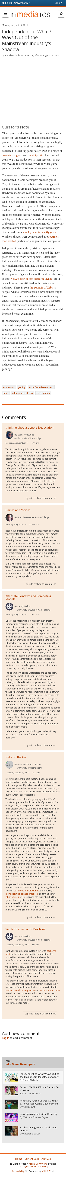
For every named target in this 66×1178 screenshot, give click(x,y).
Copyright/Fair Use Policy (34, 1166)
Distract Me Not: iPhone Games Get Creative (39, 1089)
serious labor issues (50, 990)
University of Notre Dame (29, 767)
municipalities (36, 155)
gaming (21, 387)
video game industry (22, 393)
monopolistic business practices (21, 893)
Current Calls (32, 1158)
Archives (46, 1158)
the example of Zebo (41, 287)
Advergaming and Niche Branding (38, 1114)
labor (5, 393)
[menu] (5, 14)
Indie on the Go (15, 757)
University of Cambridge (29, 438)
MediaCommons (38, 1163)
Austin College (42, 517)
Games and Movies (17, 510)
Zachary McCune (25, 434)
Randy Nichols (12, 55)
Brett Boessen (24, 517)
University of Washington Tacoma (41, 55)
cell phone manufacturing (26, 890)
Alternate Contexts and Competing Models (28, 597)
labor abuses (12, 896)
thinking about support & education (29, 428)
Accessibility (18, 1171)
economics (8, 387)
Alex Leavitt (29, 1106)
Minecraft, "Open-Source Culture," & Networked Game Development (39, 1102)
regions (18, 155)
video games (43, 393)
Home (18, 1158)
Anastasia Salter (31, 1133)
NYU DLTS (46, 1171)
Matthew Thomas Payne (29, 764)
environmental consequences (20, 990)
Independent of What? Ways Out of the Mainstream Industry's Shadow (39, 1075)
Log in (58, 2)
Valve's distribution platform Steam (31, 279)
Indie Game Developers (41, 387)
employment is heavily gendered (41, 232)
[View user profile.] (9, 435)
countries (7, 155)
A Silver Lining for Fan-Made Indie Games (38, 1129)
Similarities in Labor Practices (25, 929)
